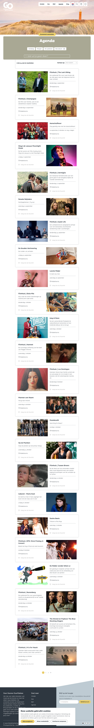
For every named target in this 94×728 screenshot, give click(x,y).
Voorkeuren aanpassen (59, 721)
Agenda (33, 705)
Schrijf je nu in (85, 702)
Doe (32, 699)
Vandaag (31, 49)
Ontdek (33, 696)
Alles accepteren (28, 721)
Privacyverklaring (9, 725)
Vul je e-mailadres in (65, 698)
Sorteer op (61, 63)
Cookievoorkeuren (21, 725)
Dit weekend (48, 49)
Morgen (39, 49)
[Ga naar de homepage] (8, 6)
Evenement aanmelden (47, 34)
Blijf (32, 702)
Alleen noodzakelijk (43, 721)
